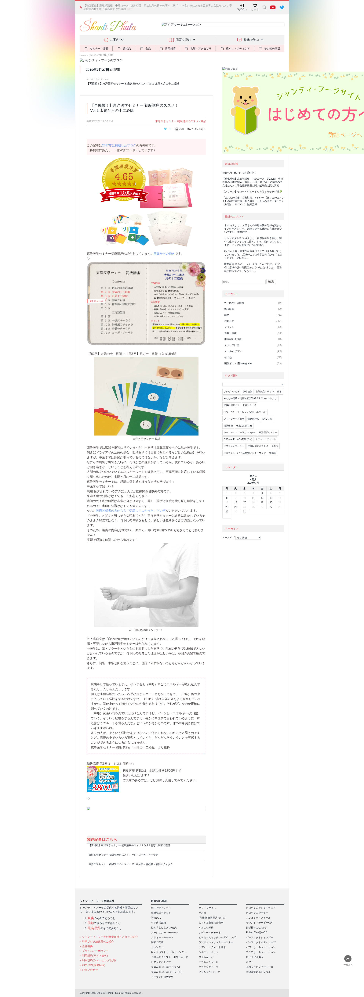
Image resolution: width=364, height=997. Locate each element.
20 (271, 502)
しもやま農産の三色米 (211, 922)
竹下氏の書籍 (158, 922)
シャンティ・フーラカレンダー (240, 432)
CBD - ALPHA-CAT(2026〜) (238, 439)
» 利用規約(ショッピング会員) (98, 960)
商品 (203, 121)
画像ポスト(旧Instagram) (238, 363)
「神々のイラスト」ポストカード (169, 957)
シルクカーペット (208, 952)
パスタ (202, 912)
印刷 (181, 129)
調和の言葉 (157, 942)
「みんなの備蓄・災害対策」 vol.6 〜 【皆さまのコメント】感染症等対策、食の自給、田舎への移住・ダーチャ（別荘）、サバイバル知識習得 (253, 201)
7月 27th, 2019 (106, 55)
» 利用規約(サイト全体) (94, 955)
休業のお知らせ (244, 425)
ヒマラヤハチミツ (161, 962)
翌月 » (253, 476)
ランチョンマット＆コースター (216, 942)
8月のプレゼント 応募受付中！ (239, 172)
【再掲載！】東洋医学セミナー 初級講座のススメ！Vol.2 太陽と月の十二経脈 (133, 83)
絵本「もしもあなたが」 (164, 927)
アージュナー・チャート (164, 932)
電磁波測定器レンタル (258, 971)
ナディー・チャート (266, 439)
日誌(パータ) (249, 405)
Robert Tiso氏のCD (256, 932)
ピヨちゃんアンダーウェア (261, 907)
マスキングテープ (208, 967)
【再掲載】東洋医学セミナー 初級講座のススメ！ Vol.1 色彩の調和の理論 (129, 845)
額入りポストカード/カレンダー (168, 952)
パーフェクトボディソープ (261, 942)
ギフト (249, 962)
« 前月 (253, 479)
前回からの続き (164, 253)
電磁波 (272, 453)
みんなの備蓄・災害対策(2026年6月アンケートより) (250, 398)
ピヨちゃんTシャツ (209, 971)
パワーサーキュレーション (261, 947)
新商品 (274, 446)
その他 (228, 357)
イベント (229, 327)
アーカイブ (228, 537)
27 (271, 507)
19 (262, 502)
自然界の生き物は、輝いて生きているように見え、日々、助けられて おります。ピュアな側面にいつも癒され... (253, 241)
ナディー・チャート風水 (212, 947)
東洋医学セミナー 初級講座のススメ (176, 121)
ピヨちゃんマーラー (234, 446)
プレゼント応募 (232, 391)
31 (244, 511)
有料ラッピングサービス (259, 967)
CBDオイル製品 (255, 957)
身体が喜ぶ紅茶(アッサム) (165, 967)
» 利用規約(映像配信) (92, 965)
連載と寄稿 (230, 333)
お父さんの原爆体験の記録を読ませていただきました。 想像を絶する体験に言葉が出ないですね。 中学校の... (253, 229)
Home (83, 55)
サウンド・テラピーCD (259, 922)
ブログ (92, 55)
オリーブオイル (207, 907)
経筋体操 (228, 425)
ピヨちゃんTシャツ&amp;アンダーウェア (245, 453)
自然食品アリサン (265, 391)
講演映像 (229, 308)
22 (226, 507)
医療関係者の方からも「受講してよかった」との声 (131, 510)
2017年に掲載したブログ (119, 145)
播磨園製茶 (253, 419)
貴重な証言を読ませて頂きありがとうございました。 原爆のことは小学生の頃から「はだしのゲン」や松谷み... (253, 254)
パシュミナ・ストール (258, 917)
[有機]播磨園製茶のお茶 (212, 917)
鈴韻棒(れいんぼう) (256, 927)
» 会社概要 (86, 946)
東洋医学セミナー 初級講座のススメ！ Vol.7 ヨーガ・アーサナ (123, 854)
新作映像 (247, 391)
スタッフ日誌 (231, 345)
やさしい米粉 (206, 927)
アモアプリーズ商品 (234, 419)
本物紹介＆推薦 (233, 339)
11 (253, 498)
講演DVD (156, 917)
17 (244, 502)
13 (271, 498)
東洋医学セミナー (268, 432)
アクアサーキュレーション (261, 952)
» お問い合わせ (89, 969)
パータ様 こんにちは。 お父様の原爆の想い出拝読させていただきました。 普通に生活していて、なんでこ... (253, 267)
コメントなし (198, 129)
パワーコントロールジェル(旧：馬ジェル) (245, 412)
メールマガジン (233, 351)
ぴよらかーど (206, 957)
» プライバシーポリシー (94, 950)
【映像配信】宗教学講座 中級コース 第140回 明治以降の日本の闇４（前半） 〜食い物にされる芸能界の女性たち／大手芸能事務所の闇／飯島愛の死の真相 (252, 182)
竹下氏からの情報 (234, 302)
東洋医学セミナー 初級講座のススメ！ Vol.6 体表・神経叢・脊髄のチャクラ (131, 864)
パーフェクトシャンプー (259, 937)
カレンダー (157, 947)
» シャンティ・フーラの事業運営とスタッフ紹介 (109, 936)
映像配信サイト (232, 405)
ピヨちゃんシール (208, 962)
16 (235, 502)
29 (226, 511)
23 (235, 507)
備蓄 (279, 391)
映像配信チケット (161, 912)
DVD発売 (267, 419)
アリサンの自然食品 (162, 976)
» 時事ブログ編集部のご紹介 (97, 941)
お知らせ (229, 321)
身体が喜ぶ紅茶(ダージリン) (166, 971)
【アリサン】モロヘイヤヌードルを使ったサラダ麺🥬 (252, 191)
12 (262, 498)
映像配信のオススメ (258, 446)
